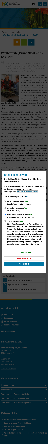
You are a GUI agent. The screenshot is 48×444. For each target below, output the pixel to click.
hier (27, 197)
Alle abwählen (24, 258)
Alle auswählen (24, 253)
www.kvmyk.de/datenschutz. (27, 192)
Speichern (24, 264)
